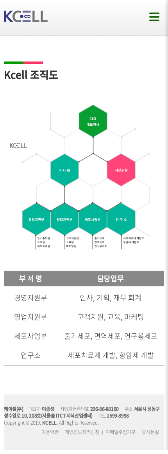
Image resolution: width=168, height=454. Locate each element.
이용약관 (50, 432)
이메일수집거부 (120, 432)
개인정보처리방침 (82, 432)
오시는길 (150, 432)
